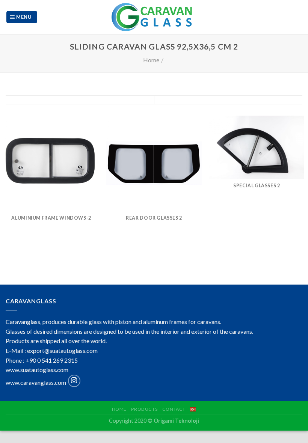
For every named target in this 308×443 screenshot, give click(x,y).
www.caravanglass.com (36, 382)
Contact (174, 409)
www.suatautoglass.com (37, 369)
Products (144, 409)
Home (151, 59)
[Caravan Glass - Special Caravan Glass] (154, 17)
